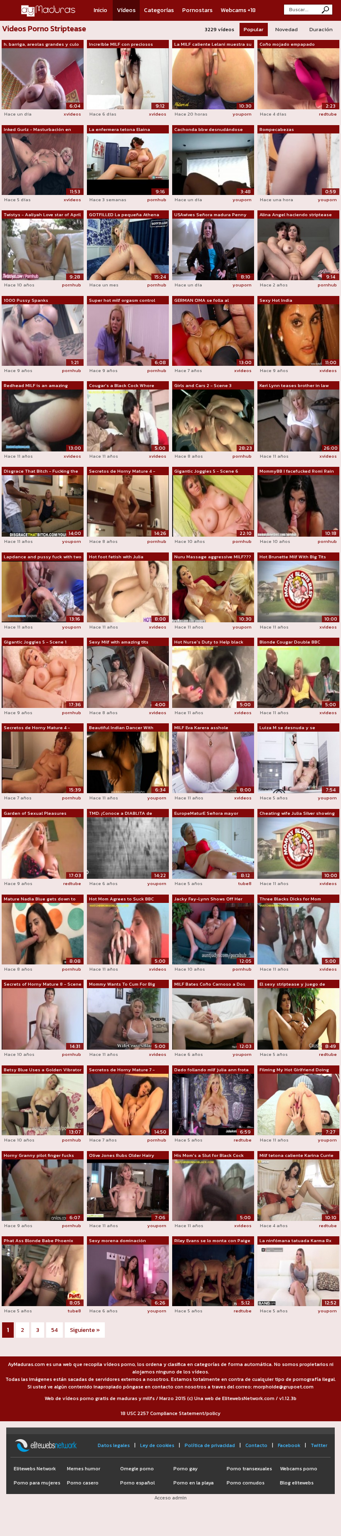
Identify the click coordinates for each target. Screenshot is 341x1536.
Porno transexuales (249, 1468)
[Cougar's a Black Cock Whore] (128, 420)
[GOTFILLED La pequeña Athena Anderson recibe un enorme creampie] (128, 249)
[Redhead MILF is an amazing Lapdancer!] (43, 420)
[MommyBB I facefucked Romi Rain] (298, 505)
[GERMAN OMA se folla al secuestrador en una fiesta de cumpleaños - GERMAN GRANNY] (213, 334)
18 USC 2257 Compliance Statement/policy (170, 1413)
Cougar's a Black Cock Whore (121, 385)
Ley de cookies (157, 1445)
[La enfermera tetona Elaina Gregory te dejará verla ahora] (128, 163)
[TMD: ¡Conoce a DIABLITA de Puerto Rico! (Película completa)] (128, 847)
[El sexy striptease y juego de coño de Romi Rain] (298, 1018)
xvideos (72, 114)
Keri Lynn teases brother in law (294, 385)
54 (54, 1330)
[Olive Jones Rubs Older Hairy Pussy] (128, 1189)
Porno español (137, 1483)
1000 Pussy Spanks (26, 300)
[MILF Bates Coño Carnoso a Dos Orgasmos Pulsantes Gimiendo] (213, 1018)
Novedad (286, 29)
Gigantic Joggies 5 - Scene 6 (206, 471)
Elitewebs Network (35, 1468)
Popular (254, 29)
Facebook (289, 1445)
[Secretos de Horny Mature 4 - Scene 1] (43, 762)
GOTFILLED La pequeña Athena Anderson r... (124, 215)
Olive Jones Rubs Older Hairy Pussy (121, 1155)
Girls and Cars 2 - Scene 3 (203, 385)
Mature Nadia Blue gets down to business (40, 899)
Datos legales (114, 1445)
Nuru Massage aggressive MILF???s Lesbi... (212, 557)
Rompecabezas (276, 129)
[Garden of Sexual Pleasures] (43, 847)
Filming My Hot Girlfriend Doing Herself (294, 1070)
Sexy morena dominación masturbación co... (117, 1241)
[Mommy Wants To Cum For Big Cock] (128, 1018)
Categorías (159, 10)
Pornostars (197, 10)
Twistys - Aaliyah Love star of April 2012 (42, 215)
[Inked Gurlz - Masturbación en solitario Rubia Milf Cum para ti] (43, 163)
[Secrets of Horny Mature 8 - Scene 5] (43, 1018)
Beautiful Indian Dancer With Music (121, 728)
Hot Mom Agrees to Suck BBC (121, 898)
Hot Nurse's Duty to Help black (208, 642)
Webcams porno (298, 1468)
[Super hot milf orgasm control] (128, 334)
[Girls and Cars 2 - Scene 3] (213, 420)
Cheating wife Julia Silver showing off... (297, 813)
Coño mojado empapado (287, 44)
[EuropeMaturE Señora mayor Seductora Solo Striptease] (213, 847)
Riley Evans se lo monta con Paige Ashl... (212, 1241)
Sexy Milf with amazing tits (118, 642)
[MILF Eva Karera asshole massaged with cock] (213, 762)
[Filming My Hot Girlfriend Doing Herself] (298, 1104)
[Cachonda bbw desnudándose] (213, 163)
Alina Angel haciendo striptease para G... (295, 215)
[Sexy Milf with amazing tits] (128, 676)
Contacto (256, 1445)
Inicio (100, 10)
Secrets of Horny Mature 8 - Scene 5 (43, 984)
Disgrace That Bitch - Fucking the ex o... (41, 471)
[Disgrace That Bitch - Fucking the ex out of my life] (43, 505)
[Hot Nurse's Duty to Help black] (213, 676)
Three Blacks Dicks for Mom (290, 898)
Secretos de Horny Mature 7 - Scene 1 (122, 1070)
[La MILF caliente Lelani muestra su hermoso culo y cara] (213, 78)
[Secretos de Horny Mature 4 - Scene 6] (128, 505)
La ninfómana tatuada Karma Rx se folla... (295, 1241)
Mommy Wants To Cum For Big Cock (122, 984)
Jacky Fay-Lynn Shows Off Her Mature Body (208, 899)
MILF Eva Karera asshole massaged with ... (201, 728)
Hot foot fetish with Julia (116, 556)
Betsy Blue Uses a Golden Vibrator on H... (43, 1070)
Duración (321, 29)
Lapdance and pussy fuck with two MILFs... (43, 557)
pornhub (156, 199)
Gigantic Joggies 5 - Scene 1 (35, 642)
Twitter (319, 1445)
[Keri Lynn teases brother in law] (298, 420)
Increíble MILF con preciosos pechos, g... (121, 44)
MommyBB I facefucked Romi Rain (296, 471)
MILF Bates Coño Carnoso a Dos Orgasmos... (209, 984)
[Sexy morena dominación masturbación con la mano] (128, 1275)
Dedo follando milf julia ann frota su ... (211, 1070)
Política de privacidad (210, 1445)
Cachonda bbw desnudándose (208, 129)
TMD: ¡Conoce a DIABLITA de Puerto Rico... (120, 813)
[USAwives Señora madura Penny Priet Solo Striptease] (213, 249)
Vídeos (126, 10)
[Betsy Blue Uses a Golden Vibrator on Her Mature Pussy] (43, 1104)
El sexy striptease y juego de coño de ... (292, 984)
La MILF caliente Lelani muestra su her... (213, 44)
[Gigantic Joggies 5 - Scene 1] (43, 676)
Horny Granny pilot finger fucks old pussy (39, 1155)
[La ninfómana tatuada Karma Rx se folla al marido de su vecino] (298, 1275)
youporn (242, 114)
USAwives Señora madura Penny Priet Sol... (210, 215)
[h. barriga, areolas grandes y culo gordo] (43, 78)
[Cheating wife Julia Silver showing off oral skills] (298, 847)
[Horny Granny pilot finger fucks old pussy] (43, 1189)
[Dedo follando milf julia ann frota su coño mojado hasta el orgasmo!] (213, 1104)
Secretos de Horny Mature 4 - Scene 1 (37, 728)
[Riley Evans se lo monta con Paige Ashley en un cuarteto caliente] (213, 1275)
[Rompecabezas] (298, 163)
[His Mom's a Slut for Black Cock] (213, 1189)
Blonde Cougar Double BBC (289, 642)
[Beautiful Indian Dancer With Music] (128, 762)
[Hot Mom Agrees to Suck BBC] (128, 933)
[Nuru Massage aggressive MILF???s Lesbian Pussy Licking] (213, 591)
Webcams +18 (238, 10)
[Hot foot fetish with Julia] (128, 591)
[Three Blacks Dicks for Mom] (298, 933)
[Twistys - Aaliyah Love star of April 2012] (43, 249)
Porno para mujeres (37, 1483)
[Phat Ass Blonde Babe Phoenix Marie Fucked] (43, 1275)
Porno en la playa (193, 1483)
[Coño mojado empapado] (298, 78)
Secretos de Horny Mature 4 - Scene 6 (122, 471)
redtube (328, 114)
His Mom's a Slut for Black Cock (209, 1155)
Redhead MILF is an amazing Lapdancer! (36, 386)
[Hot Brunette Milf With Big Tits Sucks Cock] (298, 591)
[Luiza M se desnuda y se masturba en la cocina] (298, 762)
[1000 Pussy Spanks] (43, 334)
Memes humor (83, 1468)
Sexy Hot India (275, 300)
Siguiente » (85, 1330)
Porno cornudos (245, 1483)
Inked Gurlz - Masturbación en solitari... (37, 129)
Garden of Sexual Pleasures (35, 813)
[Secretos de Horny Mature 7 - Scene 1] (128, 1104)
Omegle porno (137, 1468)
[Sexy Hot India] (298, 334)
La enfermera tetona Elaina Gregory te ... (119, 129)
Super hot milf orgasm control (122, 300)
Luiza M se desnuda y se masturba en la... (287, 728)
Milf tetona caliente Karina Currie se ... (296, 1155)
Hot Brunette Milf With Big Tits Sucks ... (292, 557)
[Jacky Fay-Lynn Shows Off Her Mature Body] (213, 933)
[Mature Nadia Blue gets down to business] (43, 933)
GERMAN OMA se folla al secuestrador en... (201, 300)
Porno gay (185, 1468)
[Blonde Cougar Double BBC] (298, 676)
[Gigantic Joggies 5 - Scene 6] (213, 505)
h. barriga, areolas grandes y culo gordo (41, 44)
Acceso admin (170, 1497)
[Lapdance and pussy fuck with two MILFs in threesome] (43, 591)
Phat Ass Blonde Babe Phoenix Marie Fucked (38, 1241)
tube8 (245, 883)
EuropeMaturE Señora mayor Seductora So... (206, 813)
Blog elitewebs (297, 1483)
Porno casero (83, 1483)
